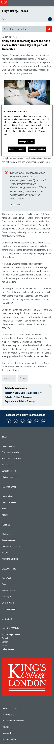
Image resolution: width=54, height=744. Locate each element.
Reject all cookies (16, 149)
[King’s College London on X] (15, 421)
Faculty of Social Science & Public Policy (23, 392)
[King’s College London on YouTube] (36, 421)
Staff (14, 509)
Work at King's (18, 603)
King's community (19, 609)
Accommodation (18, 541)
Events (14, 585)
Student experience (20, 477)
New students (17, 497)
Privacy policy (17, 715)
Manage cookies (18, 739)
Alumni (15, 515)
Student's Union (18, 591)
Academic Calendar (20, 559)
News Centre (17, 578)
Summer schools (19, 471)
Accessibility (16, 733)
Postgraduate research (21, 459)
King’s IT (15, 553)
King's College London (15, 11)
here (17, 370)
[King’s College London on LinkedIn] (29, 421)
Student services (19, 534)
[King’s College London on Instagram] (22, 421)
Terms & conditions (19, 708)
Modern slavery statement (22, 721)
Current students (19, 503)
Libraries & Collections (21, 547)
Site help (15, 727)
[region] (27, 130)
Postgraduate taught (20, 453)
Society (23, 378)
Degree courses (18, 446)
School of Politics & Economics (18, 397)
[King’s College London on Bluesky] (43, 421)
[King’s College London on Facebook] (8, 421)
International (9, 378)
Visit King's (16, 597)
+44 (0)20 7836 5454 (10, 628)
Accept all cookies (37, 149)
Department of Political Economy (20, 401)
